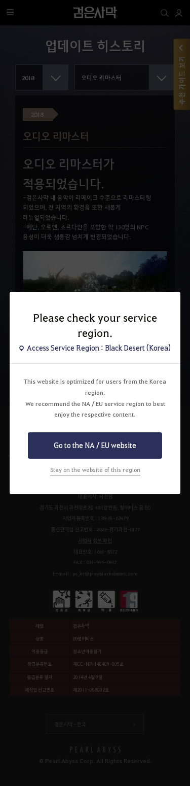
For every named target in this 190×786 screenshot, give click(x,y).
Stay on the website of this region (95, 469)
